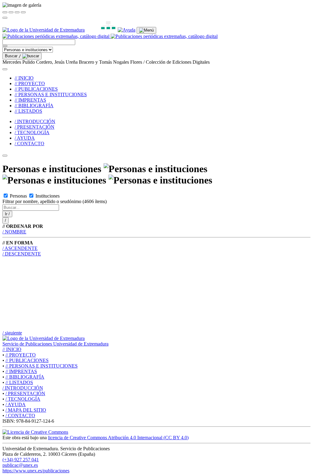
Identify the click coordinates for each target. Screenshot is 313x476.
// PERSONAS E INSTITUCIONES (51, 94)
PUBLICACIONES (27, 360)
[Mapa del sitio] (101, 29)
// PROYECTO (30, 83)
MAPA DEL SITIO (26, 410)
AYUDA (16, 404)
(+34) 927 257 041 (20, 459)
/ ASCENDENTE (20, 248)
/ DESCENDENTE (21, 253)
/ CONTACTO (29, 143)
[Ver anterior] (11, 12)
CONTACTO (20, 415)
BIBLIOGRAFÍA (25, 377)
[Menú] (146, 30)
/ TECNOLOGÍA (32, 132)
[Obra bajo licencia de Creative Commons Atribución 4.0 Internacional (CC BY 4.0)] (35, 432)
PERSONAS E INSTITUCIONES (42, 365)
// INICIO (24, 78)
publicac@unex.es (20, 465)
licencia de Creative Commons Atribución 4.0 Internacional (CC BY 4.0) (118, 437)
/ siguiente (12, 332)
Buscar (13, 56)
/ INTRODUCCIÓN (35, 121)
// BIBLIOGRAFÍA (34, 105)
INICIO (11, 349)
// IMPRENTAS (30, 100)
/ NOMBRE (14, 231)
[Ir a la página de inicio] (110, 36)
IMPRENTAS (21, 371)
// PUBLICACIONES (36, 89)
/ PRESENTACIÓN (34, 127)
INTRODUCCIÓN (22, 388)
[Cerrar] (4, 12)
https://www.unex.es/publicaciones (35, 470)
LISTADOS (19, 382)
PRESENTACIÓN (25, 393)
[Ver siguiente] (17, 12)
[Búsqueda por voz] (4, 46)
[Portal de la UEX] (43, 29)
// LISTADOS (28, 111)
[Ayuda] (126, 29)
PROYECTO (21, 354)
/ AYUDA (25, 138)
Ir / (7, 214)
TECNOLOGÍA (23, 399)
